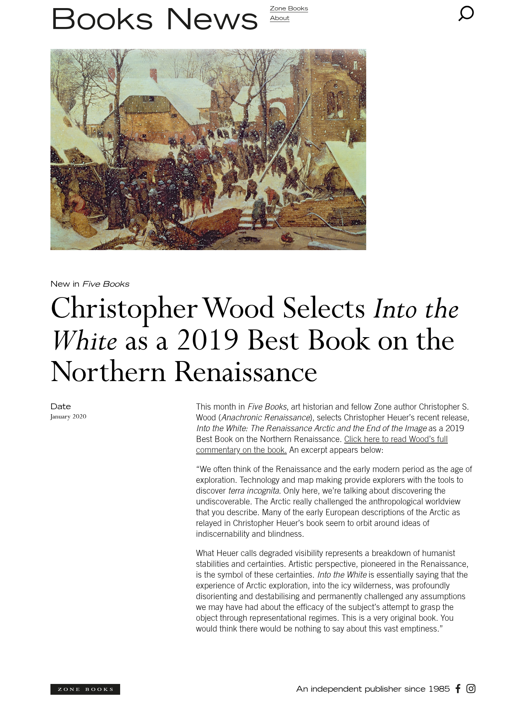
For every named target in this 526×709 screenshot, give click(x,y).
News (212, 20)
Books (101, 20)
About (280, 18)
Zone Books (289, 9)
